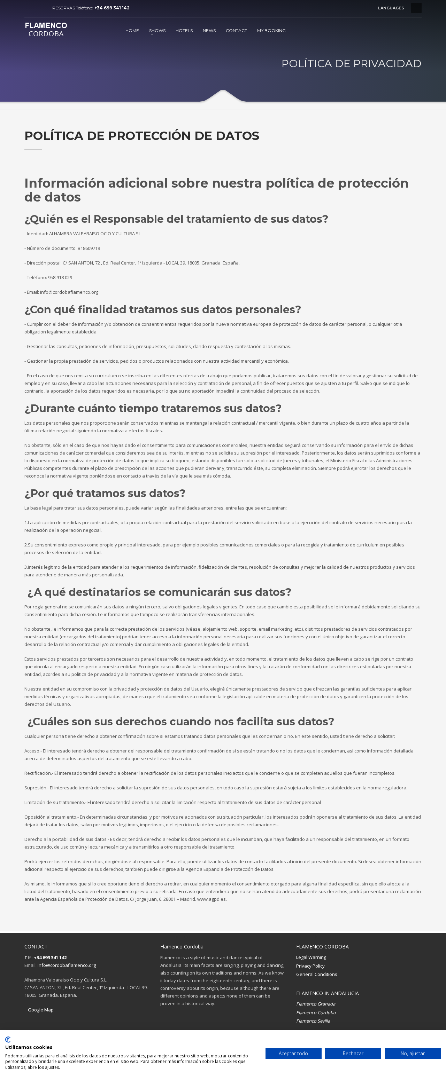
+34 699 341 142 (112, 7)
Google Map (41, 1010)
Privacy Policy (310, 966)
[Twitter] (40, 8)
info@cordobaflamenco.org (67, 965)
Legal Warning (311, 957)
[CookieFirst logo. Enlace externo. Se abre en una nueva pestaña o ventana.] (7, 1039)
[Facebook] (29, 8)
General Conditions (316, 974)
